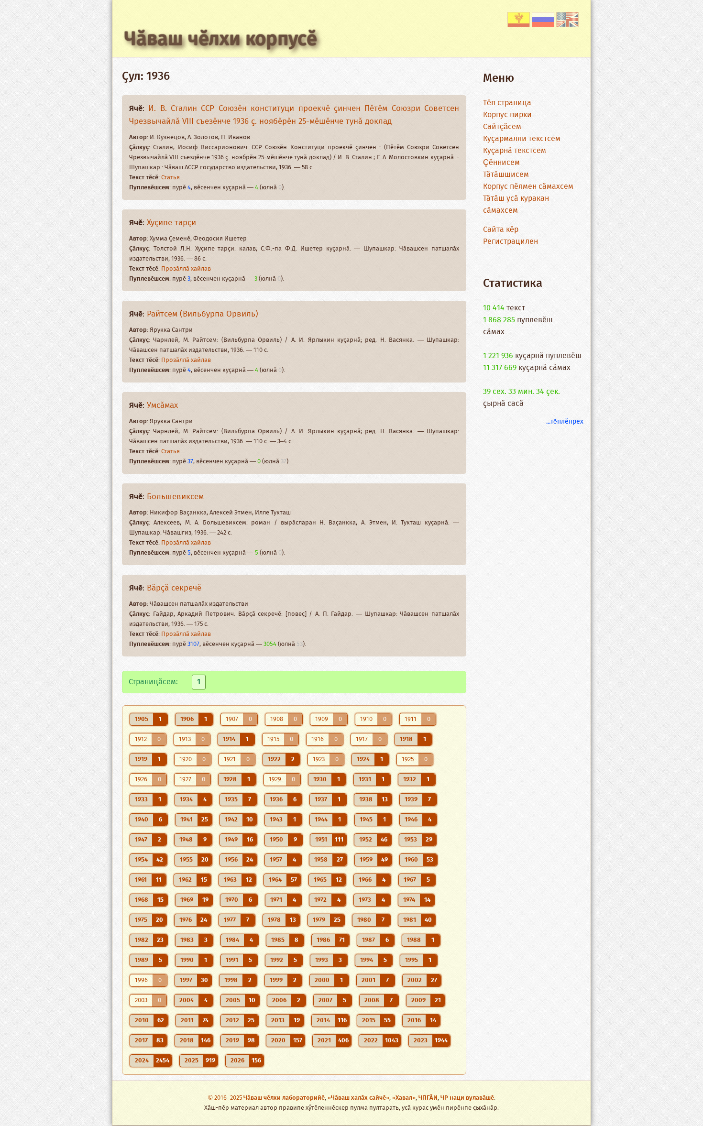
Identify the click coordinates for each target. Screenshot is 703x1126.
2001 (368, 980)
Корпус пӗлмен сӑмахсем (528, 187)
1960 (411, 860)
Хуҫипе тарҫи (171, 223)
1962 (185, 880)
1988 (414, 940)
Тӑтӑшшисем (506, 175)
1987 (368, 940)
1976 (185, 920)
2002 (414, 980)
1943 (276, 820)
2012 (232, 1021)
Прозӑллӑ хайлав (186, 269)
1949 (231, 840)
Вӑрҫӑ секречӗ (174, 588)
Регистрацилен (510, 242)
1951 (321, 840)
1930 (320, 780)
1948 (186, 840)
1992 (276, 960)
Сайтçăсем (502, 127)
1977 (230, 920)
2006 (279, 1000)
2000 (322, 980)
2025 (191, 1061)
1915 (273, 739)
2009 (418, 1000)
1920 (185, 759)
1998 (231, 980)
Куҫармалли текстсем (521, 139)
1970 (231, 900)
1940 (141, 820)
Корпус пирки (507, 115)
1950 (276, 840)
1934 (186, 800)
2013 (278, 1021)
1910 (366, 719)
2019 (232, 1041)
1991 (232, 960)
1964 (275, 880)
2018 (187, 1041)
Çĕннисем (501, 163)
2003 (141, 1000)
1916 (317, 739)
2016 (414, 1021)
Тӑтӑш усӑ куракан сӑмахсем (516, 205)
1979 (319, 920)
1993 (321, 960)
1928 (230, 780)
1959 (366, 860)
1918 (406, 739)
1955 (186, 860)
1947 (141, 840)
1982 (141, 940)
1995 (411, 960)
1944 (321, 820)
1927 (185, 780)
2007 (325, 1000)
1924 (363, 759)
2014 (323, 1021)
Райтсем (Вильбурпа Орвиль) (202, 314)
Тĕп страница (507, 103)
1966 (365, 880)
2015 (368, 1021)
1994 (366, 960)
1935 (231, 800)
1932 (409, 780)
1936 (276, 800)
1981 (409, 920)
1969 (186, 900)
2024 (142, 1061)
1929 (275, 780)
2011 (187, 1021)
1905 (141, 719)
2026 (237, 1061)
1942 (231, 820)
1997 (186, 980)
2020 (278, 1041)
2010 (142, 1021)
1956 (231, 860)
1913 (185, 739)
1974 (409, 900)
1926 (141, 780)
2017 (141, 1041)
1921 (230, 759)
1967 (410, 880)
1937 (321, 800)
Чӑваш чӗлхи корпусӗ (220, 40)
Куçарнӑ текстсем (514, 151)
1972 (320, 900)
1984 (232, 940)
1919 (141, 759)
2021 (324, 1041)
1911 (411, 719)
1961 (141, 880)
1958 (321, 860)
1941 (186, 820)
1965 (320, 880)
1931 (365, 780)
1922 (274, 759)
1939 (411, 800)
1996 (141, 980)
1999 (276, 980)
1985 (278, 940)
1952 (365, 840)
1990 (187, 960)
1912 (141, 739)
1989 (141, 960)
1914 (229, 739)
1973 (365, 900)
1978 (274, 920)
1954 (141, 860)
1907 (232, 719)
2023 (421, 1041)
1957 (276, 860)
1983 (187, 940)
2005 (233, 1000)
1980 (364, 920)
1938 (366, 800)
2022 (371, 1041)
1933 (141, 800)
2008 (371, 1000)
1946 (411, 820)
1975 (141, 920)
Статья (170, 178)
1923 (319, 759)
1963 (230, 880)
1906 (187, 719)
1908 (276, 719)
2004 (186, 1000)
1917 (362, 739)
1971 (276, 900)
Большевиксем (175, 497)
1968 (141, 900)
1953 (410, 840)
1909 (321, 719)
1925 (408, 759)
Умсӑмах (162, 405)
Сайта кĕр (500, 230)
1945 (366, 820)
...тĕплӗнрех (564, 421)
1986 (323, 940)
